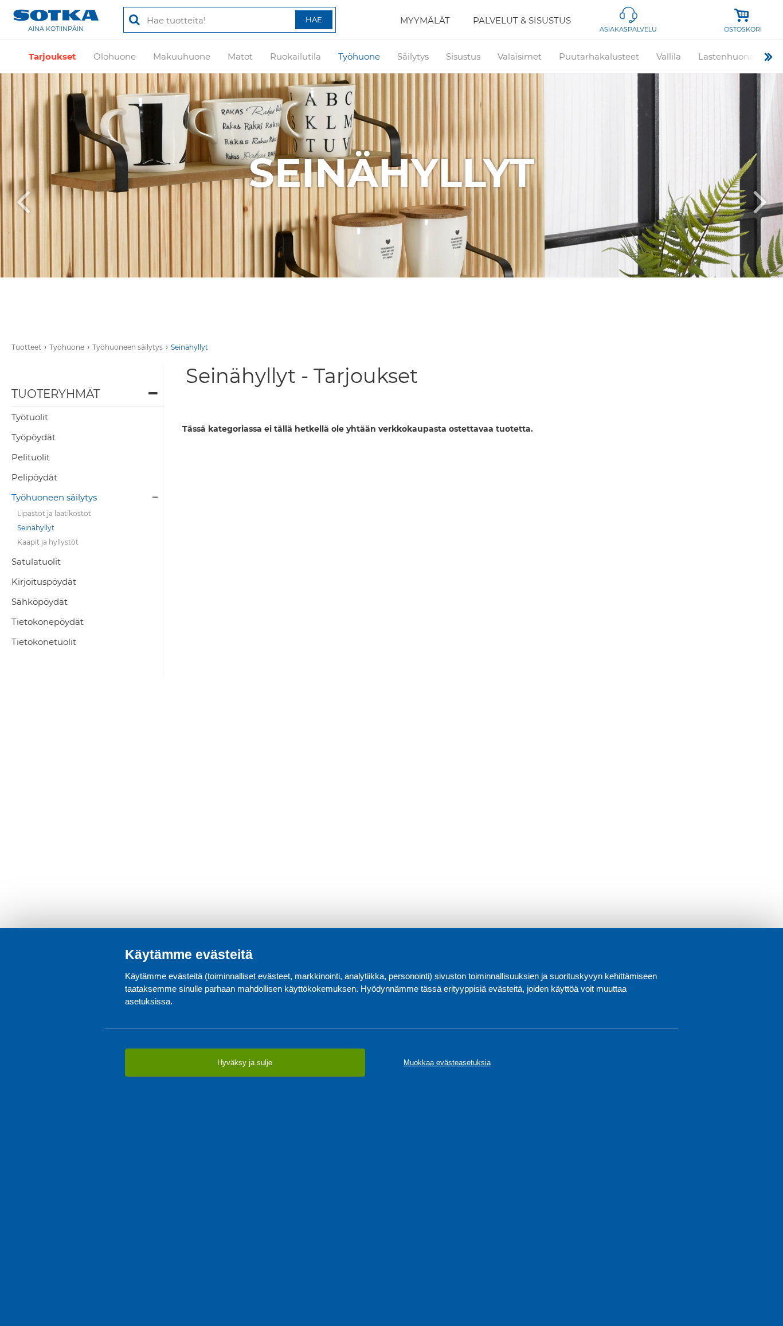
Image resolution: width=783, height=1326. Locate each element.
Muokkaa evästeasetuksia (447, 1062)
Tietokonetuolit (43, 641)
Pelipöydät (34, 477)
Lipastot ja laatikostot (54, 513)
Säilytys (413, 56)
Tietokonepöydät (47, 621)
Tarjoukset (52, 56)
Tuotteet (26, 347)
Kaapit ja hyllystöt (48, 542)
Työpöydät (33, 437)
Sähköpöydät (39, 601)
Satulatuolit (36, 561)
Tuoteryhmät (55, 394)
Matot (240, 56)
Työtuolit (29, 417)
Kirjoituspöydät (43, 581)
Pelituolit (30, 457)
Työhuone (359, 56)
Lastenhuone (726, 56)
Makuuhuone (181, 56)
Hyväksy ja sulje (244, 1062)
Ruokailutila (295, 56)
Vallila (668, 56)
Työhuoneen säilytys (127, 347)
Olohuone (114, 56)
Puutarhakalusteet (599, 56)
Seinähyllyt (189, 347)
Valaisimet (520, 56)
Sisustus (463, 56)
